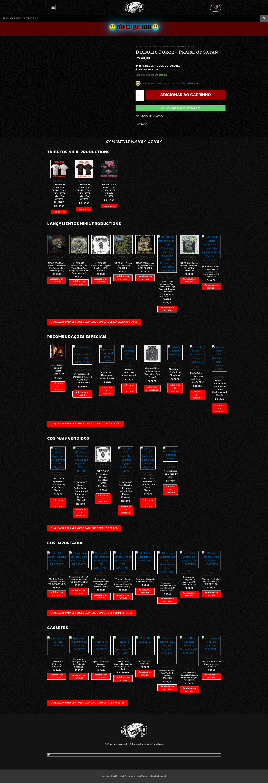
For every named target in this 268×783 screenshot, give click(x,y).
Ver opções (59, 212)
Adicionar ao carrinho (185, 94)
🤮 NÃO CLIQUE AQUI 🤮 (134, 27)
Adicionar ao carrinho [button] (56, 280)
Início (138, 46)
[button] (53, 7)
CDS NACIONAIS (151, 46)
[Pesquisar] (264, 18)
